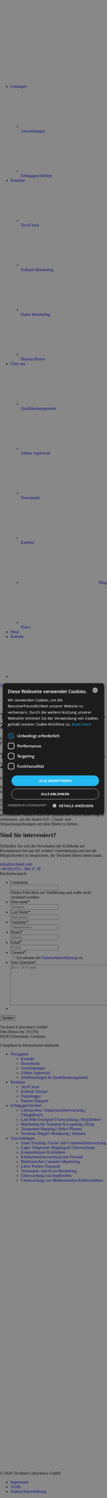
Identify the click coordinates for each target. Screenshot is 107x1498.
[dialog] (53, 749)
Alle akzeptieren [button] (55, 780)
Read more (81, 724)
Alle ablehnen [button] (55, 794)
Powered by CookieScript (27, 805)
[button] (73, 805)
